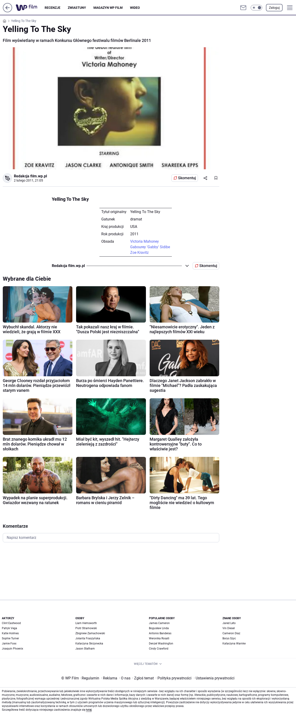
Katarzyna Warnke (234, 643)
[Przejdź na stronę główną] (7, 11)
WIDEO (135, 7)
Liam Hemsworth (86, 623)
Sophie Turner (10, 638)
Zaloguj (274, 7)
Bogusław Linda (159, 628)
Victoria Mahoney (144, 241)
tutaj (89, 709)
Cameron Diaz (231, 633)
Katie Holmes (10, 633)
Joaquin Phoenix (12, 648)
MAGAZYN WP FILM (108, 7)
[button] (256, 7)
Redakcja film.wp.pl (30, 176)
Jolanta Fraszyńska (87, 638)
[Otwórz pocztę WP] (243, 7)
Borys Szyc (229, 638)
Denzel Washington (161, 643)
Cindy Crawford (158, 648)
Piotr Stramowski (86, 628)
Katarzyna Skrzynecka (89, 643)
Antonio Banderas (160, 633)
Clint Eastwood (11, 623)
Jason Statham (85, 648)
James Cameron (159, 623)
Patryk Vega (9, 628)
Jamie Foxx (9, 643)
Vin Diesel (228, 628)
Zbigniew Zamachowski (90, 633)
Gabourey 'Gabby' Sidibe (150, 247)
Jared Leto (229, 623)
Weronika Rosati (159, 638)
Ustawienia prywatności (214, 678)
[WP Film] (30, 7)
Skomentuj (187, 178)
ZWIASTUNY (77, 7)
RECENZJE (52, 7)
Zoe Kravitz (139, 252)
